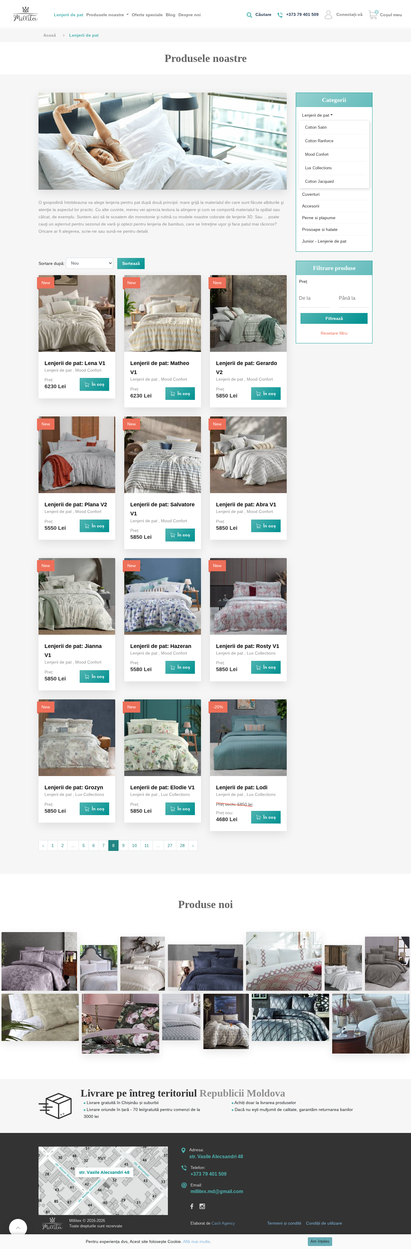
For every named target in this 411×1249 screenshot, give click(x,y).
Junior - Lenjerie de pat (324, 241)
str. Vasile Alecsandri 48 (216, 1156)
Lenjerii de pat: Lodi (241, 787)
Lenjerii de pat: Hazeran (160, 646)
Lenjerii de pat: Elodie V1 (162, 787)
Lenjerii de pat (68, 14)
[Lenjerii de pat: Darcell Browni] (387, 964)
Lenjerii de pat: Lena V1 (75, 363)
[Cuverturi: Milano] (284, 961)
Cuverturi (311, 194)
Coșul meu (389, 13)
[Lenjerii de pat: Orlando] (98, 967)
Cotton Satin (316, 127)
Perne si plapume (318, 217)
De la (305, 298)
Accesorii (310, 206)
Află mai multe (196, 1241)
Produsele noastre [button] (105, 14)
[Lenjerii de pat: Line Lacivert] (343, 967)
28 (182, 845)
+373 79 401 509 (302, 14)
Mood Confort (88, 370)
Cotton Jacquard (319, 181)
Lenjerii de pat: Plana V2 (76, 505)
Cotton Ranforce (319, 141)
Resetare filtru (334, 333)
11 (146, 845)
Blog (170, 14)
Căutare (262, 14)
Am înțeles (320, 1241)
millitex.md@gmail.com (216, 1191)
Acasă (49, 35)
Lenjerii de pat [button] (315, 115)
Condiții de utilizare (324, 1223)
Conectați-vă (349, 14)
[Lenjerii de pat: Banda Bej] (142, 964)
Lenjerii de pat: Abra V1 (246, 505)
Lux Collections (261, 653)
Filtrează (334, 318)
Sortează (131, 263)
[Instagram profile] (205, 1206)
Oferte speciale (147, 14)
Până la (347, 298)
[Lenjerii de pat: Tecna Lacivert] (205, 967)
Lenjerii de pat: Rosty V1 (247, 646)
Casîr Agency (223, 1223)
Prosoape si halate (320, 229)
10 (134, 845)
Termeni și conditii (284, 1223)
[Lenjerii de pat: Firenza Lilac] (39, 961)
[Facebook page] (194, 1206)
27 (170, 845)
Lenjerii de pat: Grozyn (74, 787)
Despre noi (189, 14)
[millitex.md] (25, 13)
